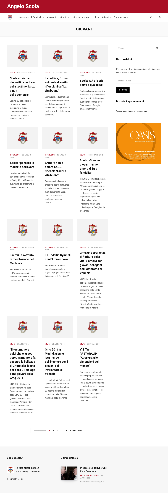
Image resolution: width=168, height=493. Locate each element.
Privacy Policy (22, 471)
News (12, 73)
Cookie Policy (35, 471)
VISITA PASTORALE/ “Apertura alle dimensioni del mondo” (89, 357)
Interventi (85, 73)
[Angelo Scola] (10, 17)
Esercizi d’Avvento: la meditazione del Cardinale (22, 259)
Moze (20, 479)
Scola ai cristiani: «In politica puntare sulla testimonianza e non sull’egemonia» (22, 86)
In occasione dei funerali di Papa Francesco (93, 470)
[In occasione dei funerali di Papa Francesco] (70, 475)
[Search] (159, 17)
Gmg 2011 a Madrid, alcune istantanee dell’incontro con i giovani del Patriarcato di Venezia (56, 362)
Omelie (83, 247)
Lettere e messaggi (89, 476)
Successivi (75, 430)
